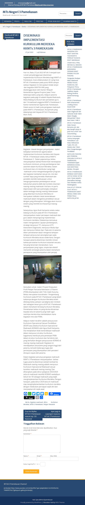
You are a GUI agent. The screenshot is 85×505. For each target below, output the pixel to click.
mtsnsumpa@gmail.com (27, 3)
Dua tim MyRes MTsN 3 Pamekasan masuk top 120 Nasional (33, 415)
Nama (26, 456)
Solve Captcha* (28, 464)
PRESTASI (39, 21)
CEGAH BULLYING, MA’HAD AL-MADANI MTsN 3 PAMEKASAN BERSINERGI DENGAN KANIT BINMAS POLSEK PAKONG (74, 69)
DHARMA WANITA (69, 21)
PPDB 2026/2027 (54, 21)
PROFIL (17, 21)
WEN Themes (60, 502)
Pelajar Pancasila (49, 404)
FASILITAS (28, 21)
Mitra (45, 402)
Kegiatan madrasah (36, 402)
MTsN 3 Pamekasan (36, 404)
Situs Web (53, 456)
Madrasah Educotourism (44, 5)
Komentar (27, 434)
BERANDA (7, 21)
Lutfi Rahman (41, 52)
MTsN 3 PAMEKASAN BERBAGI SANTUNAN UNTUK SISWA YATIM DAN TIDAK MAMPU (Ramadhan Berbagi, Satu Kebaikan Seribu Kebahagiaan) (74, 178)
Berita (24, 27)
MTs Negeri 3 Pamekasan (20, 12)
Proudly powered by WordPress (31, 502)
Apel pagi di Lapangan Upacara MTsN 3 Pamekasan (52, 414)
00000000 (9, 3)
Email (39, 456)
